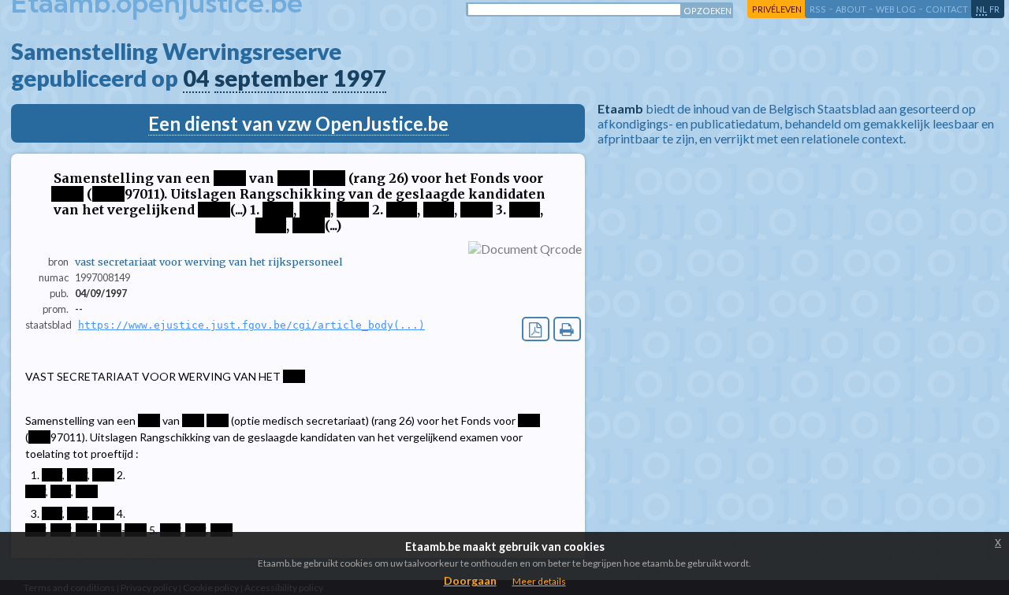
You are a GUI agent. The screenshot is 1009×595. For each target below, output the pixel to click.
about (851, 9)
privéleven (777, 9)
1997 (359, 78)
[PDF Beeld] (535, 329)
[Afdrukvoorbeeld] (567, 329)
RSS (818, 9)
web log (896, 9)
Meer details (539, 581)
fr (994, 9)
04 (196, 78)
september (271, 78)
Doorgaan (470, 580)
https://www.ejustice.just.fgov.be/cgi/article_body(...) (251, 325)
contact (946, 9)
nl (981, 9)
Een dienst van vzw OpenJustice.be (298, 123)
